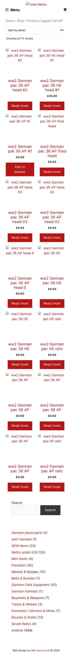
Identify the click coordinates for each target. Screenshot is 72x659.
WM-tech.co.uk (40, 650)
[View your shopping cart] (65, 10)
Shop (20, 21)
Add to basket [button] (20, 169)
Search (17, 503)
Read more (20, 106)
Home (10, 21)
